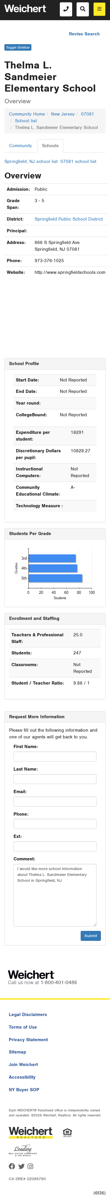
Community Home (27, 114)
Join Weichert (23, 1065)
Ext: (17, 836)
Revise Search (84, 34)
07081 (87, 114)
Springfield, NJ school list (30, 161)
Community (20, 146)
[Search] (83, 9)
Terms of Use (23, 1027)
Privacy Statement (28, 1040)
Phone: (20, 814)
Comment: (24, 859)
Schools (50, 146)
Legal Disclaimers (28, 1014)
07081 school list (78, 161)
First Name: (25, 747)
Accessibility (22, 1077)
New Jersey (63, 114)
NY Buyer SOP (24, 1090)
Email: (20, 792)
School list (26, 121)
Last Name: (25, 769)
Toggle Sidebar (18, 47)
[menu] (99, 9)
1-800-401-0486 (58, 982)
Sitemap (17, 1052)
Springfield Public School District (69, 219)
